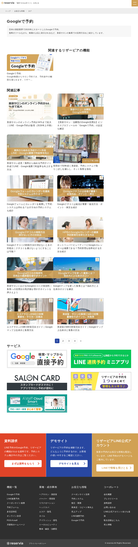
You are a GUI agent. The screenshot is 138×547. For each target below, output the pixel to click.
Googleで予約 (13, 494)
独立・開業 (76, 503)
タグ (30, 11)
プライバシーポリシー (37, 543)
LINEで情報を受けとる (115, 468)
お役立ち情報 (19, 11)
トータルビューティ (48, 525)
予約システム (77, 499)
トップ (8, 11)
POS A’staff (12, 520)
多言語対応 (12, 512)
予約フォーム (13, 507)
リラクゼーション (47, 503)
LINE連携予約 (13, 499)
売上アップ (76, 512)
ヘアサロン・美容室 (48, 494)
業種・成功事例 (48, 487)
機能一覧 (12, 487)
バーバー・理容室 (47, 499)
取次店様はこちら (112, 520)
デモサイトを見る (69, 463)
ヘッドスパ (44, 507)
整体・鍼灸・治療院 (48, 529)
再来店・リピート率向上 (82, 507)
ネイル (42, 516)
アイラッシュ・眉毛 (48, 520)
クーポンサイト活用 (80, 494)
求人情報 (108, 525)
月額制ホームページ (16, 525)
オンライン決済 (14, 516)
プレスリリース (111, 499)
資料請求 (108, 503)
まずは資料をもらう (23, 463)
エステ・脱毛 (45, 512)
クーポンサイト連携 (16, 503)
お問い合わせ (110, 507)
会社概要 (108, 494)
